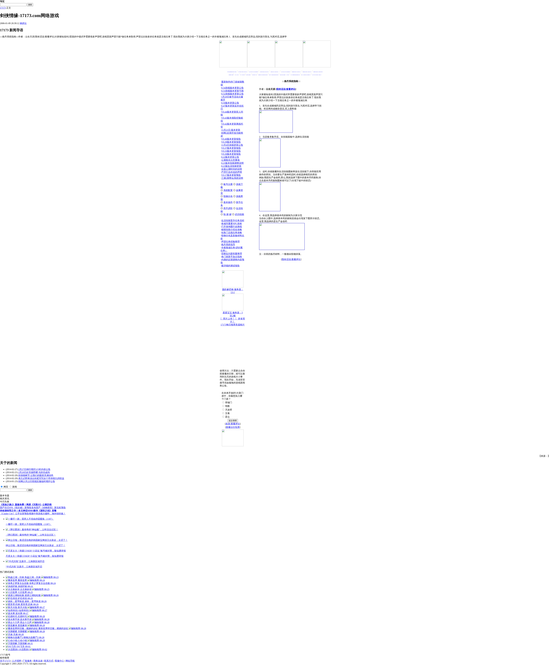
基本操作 (228, 202)
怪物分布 (228, 196)
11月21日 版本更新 (230, 130)
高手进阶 (228, 208)
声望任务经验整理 (230, 241)
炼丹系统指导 (228, 244)
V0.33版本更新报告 (231, 151)
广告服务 (27, 661)
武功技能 (239, 214)
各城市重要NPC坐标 (231, 223)
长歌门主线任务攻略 (231, 232)
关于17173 (5, 661)
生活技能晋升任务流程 (232, 220)
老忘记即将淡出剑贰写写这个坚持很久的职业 (41, 478)
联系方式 (48, 661)
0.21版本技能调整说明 (232, 163)
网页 (6, 487)
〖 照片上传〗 (227, 318)
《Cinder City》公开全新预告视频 (17, 513)
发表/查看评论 (233, 424)
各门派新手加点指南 (231, 256)
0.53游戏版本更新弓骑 (232, 91)
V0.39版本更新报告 (231, 142)
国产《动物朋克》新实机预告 (51, 507)
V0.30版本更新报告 (231, 154)
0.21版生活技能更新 (231, 166)
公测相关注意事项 (230, 160)
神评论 (23, 23)
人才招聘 (16, 661)
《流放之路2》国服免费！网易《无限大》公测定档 (26, 504)
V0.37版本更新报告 (231, 148)
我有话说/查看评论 (285, 89)
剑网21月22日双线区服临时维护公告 (36, 481)
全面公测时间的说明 (231, 169)
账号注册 (228, 184)
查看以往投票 (233, 427)
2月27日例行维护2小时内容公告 (34, 469)
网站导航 (70, 661)
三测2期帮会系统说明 (232, 178)
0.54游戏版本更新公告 (232, 88)
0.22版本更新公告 (230, 157)
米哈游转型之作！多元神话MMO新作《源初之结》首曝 (28, 510)
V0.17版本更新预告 (231, 175)
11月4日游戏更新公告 (232, 145)
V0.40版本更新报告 (231, 139)
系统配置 (228, 190)
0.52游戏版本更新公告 (232, 94)
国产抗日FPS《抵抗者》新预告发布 (18, 507)
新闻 (14, 487)
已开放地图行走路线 (231, 226)
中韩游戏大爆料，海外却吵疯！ (50, 513)
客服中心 (59, 661)
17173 (3, 8)
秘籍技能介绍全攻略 (231, 229)
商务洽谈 (38, 661)
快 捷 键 (227, 214)
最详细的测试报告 (230, 265)
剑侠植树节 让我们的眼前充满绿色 (35, 475)
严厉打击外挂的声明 (231, 172)
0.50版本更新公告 (230, 103)
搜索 (30, 5)
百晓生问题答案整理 (231, 253)
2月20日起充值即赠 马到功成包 (34, 472)
